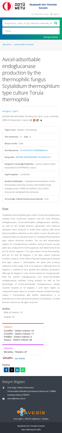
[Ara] (56, 23)
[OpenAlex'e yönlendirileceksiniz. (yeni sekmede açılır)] (41, 120)
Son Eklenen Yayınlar (23, 44)
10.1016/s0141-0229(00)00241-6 (34, 150)
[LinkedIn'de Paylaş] (17, 369)
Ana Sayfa (7, 44)
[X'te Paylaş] (11, 369)
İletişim (45, 419)
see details (20, 358)
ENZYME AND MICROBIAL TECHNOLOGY (33, 157)
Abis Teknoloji (27, 429)
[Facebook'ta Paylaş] (6, 369)
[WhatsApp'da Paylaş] (22, 369)
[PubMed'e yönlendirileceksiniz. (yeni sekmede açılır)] (31, 120)
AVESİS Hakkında (32, 419)
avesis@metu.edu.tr (16, 398)
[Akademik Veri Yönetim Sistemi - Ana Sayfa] (14, 6)
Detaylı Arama (50, 36)
